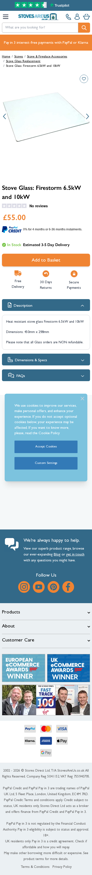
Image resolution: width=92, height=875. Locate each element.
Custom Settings (46, 463)
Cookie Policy (49, 433)
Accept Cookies (46, 446)
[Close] (82, 399)
